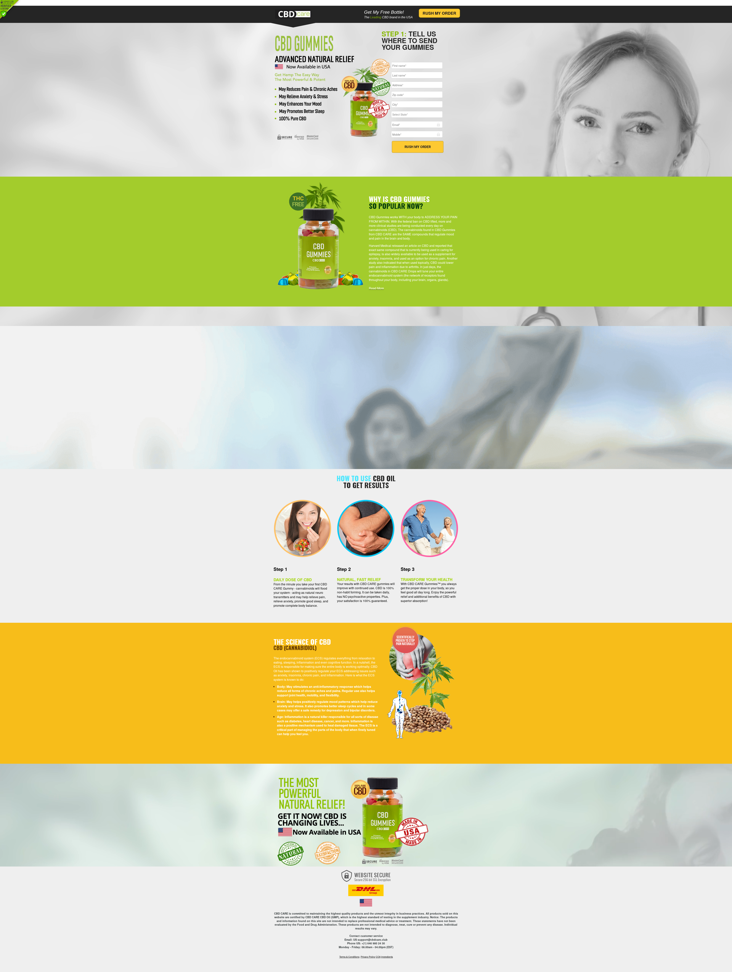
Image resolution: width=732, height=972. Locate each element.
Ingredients (387, 956)
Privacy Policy (368, 956)
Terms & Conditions (349, 956)
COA (378, 956)
